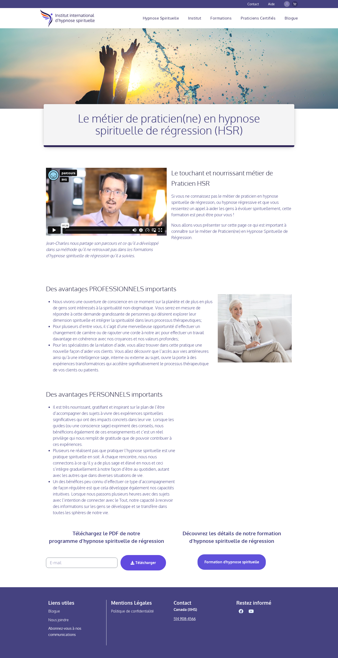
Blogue (291, 18)
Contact (253, 4)
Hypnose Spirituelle (161, 18)
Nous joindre (58, 620)
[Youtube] (251, 611)
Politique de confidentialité (132, 611)
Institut (194, 18)
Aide (271, 4)
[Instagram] (261, 611)
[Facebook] (241, 611)
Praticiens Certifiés (258, 18)
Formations (221, 18)
